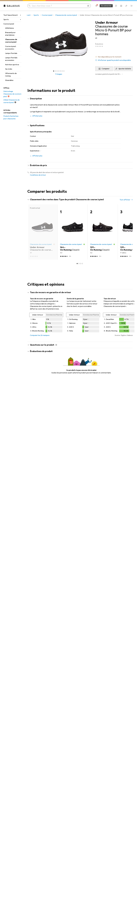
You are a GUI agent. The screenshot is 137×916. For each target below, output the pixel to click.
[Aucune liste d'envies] (126, 5)
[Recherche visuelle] (88, 6)
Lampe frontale (11, 53)
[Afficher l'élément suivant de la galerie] (90, 44)
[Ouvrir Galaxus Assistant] (116, 5)
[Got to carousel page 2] (55, 71)
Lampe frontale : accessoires (11, 59)
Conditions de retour (38, 175)
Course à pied (8, 24)
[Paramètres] (96, 5)
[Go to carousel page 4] (82, 263)
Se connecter (106, 6)
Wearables (9, 80)
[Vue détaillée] (46, 323)
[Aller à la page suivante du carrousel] (129, 232)
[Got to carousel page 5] (60, 71)
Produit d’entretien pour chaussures (10, 117)
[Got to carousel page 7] (63, 71)
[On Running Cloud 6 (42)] (103, 232)
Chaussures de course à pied (11, 40)
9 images (58, 74)
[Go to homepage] (11, 5)
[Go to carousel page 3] (80, 263)
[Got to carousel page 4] (58, 71)
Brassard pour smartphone (10, 33)
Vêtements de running (11, 74)
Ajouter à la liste (124, 69)
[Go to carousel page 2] (78, 263)
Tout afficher (125, 200)
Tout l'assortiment (10, 15)
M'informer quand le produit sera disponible (114, 60)
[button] (114, 57)
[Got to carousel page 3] (57, 71)
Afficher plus (37, 116)
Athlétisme (9, 28)
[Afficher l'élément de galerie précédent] (27, 44)
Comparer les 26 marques (39, 335)
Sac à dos (8, 69)
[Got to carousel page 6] (62, 71)
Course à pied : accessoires (10, 47)
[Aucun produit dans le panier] (131, 5)
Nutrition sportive (12, 65)
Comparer (105, 69)
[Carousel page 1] (53, 71)
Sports (6, 19)
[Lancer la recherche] (29, 6)
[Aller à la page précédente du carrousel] (31, 232)
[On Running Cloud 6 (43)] (72, 232)
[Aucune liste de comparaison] (121, 5)
